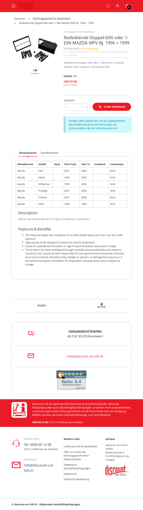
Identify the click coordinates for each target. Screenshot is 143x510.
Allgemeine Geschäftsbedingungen (77, 466)
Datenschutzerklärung (76, 479)
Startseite (19, 18)
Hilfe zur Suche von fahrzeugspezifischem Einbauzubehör (76, 455)
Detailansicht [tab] (28, 152)
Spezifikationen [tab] (49, 152)
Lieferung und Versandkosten (80, 446)
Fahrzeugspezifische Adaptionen (51, 18)
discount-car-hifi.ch (25, 504)
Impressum (70, 473)
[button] (108, 5)
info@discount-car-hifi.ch (85, 356)
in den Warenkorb (114, 106)
